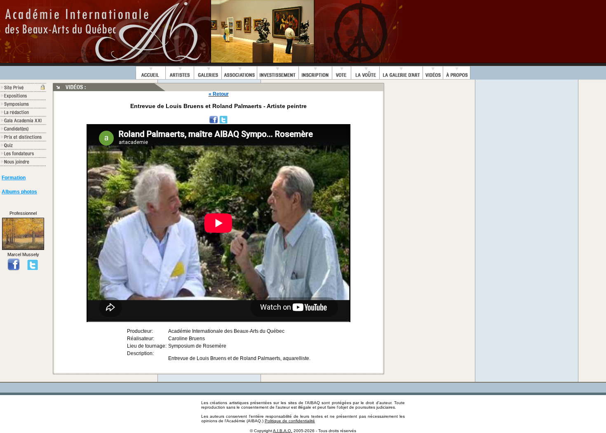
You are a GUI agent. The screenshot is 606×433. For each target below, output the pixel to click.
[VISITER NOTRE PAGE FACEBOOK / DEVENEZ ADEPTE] (13, 268)
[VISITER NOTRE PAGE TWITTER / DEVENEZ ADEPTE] (32, 268)
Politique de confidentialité (290, 421)
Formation (14, 178)
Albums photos (19, 192)
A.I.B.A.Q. (282, 430)
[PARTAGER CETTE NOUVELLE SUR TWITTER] (223, 119)
